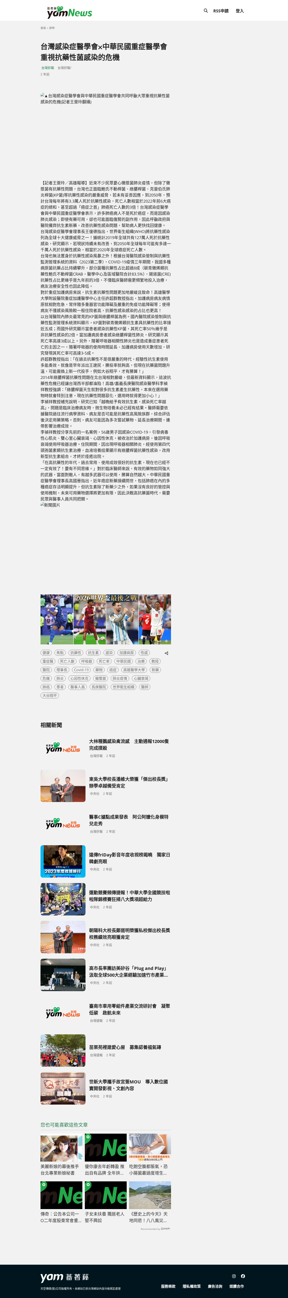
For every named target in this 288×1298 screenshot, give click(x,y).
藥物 (99, 669)
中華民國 (123, 661)
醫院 (46, 669)
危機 (46, 678)
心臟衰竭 (141, 678)
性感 (144, 652)
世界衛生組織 (123, 686)
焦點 (60, 652)
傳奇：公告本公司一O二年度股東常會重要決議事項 (59, 1217)
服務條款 (168, 1286)
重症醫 (48, 661)
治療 (141, 661)
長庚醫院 (99, 686)
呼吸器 (86, 661)
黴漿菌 (100, 678)
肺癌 (46, 686)
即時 (52, 28)
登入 (240, 11)
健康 (46, 652)
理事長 (61, 669)
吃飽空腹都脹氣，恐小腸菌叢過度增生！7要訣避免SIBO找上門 (149, 1170)
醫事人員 (77, 686)
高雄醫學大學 (134, 669)
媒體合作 (237, 1286)
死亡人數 (67, 661)
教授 (155, 661)
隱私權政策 (192, 1286)
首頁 (43, 28)
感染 (109, 652)
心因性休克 (79, 678)
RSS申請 (221, 11)
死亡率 (104, 661)
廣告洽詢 (215, 1286)
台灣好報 (47, 68)
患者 (60, 686)
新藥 (155, 669)
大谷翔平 (50, 695)
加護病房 (126, 652)
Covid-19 (81, 669)
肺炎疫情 (120, 678)
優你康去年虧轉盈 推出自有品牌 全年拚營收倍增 (104, 1170)
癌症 (113, 669)
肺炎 (60, 678)
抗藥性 (75, 652)
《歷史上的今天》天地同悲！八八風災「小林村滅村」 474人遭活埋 (149, 1217)
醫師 (144, 686)
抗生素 (93, 652)
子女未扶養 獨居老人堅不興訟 (104, 1217)
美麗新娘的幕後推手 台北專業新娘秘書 (61, 1170)
